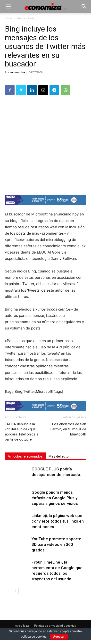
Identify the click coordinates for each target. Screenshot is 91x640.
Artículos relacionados (25, 456)
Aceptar (59, 636)
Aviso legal (22, 626)
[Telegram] (54, 90)
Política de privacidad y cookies (55, 626)
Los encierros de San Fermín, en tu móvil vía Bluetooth (68, 429)
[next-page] (16, 591)
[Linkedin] (32, 90)
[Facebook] (10, 90)
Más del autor (59, 456)
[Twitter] (21, 90)
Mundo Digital (26, 18)
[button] (8, 6)
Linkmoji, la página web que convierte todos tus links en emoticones (58, 521)
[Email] (43, 90)
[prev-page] (8, 591)
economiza (17, 72)
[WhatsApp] (65, 90)
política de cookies (33, 636)
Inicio (8, 18)
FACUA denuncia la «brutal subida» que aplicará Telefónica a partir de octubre (21, 432)
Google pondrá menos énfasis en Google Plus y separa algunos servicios (55, 498)
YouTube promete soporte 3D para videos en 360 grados (56, 544)
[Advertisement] (45, 144)
